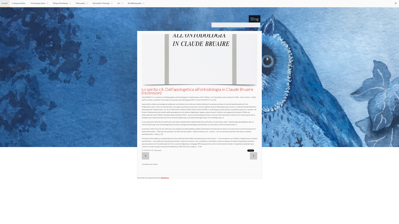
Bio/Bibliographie (134, 3)
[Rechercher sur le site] (395, 3)
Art (118, 3)
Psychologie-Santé (38, 3)
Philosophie (80, 3)
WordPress (165, 178)
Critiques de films (18, 3)
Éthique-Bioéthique (60, 3)
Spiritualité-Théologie (101, 3)
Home (215, 25)
